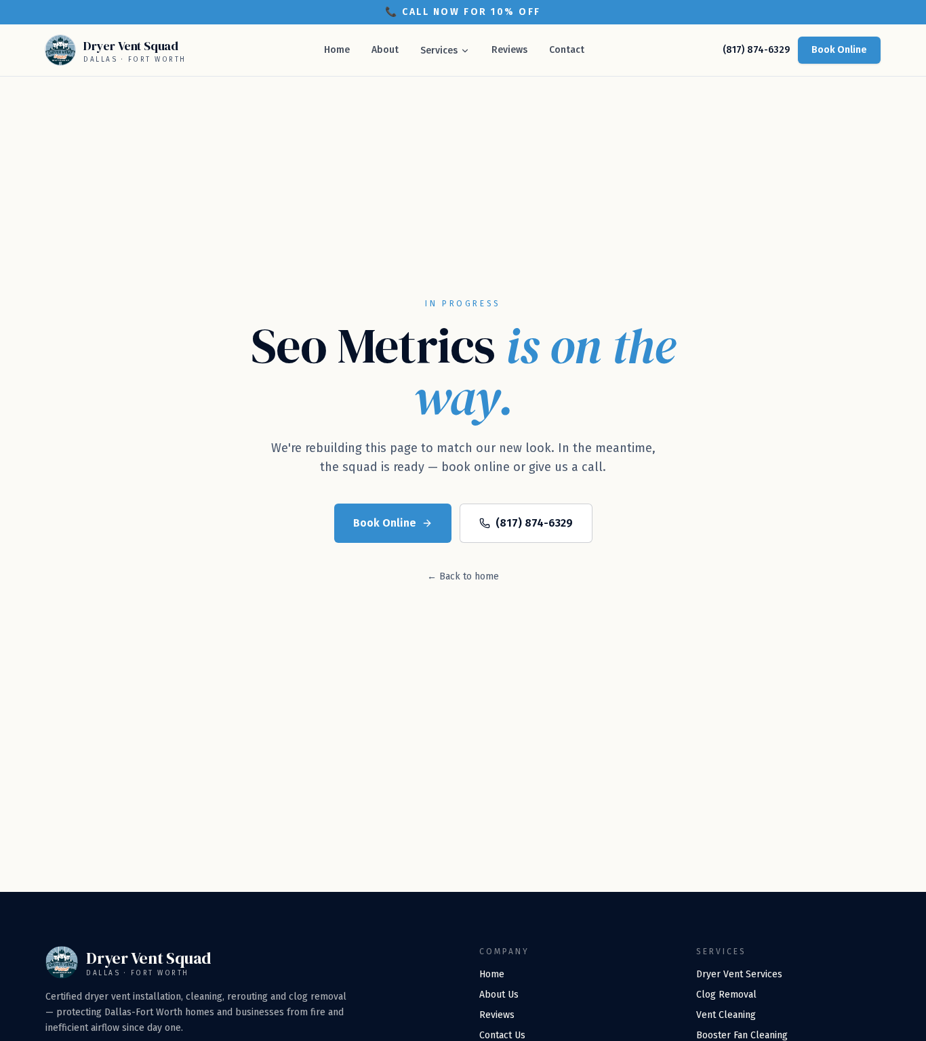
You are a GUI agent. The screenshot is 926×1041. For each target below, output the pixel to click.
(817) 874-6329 (756, 50)
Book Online (839, 50)
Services (439, 50)
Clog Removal (726, 994)
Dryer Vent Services (739, 974)
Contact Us (502, 1035)
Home (337, 50)
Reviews (509, 50)
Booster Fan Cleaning (742, 1035)
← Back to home (463, 576)
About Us (499, 994)
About (385, 50)
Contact (566, 50)
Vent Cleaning (726, 1015)
